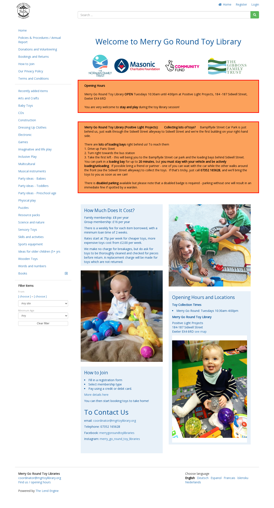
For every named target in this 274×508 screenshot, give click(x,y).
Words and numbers (32, 266)
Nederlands (193, 482)
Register (241, 4)
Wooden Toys (28, 259)
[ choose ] (24, 296)
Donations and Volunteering (37, 49)
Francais (229, 478)
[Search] (254, 14)
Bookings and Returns (33, 57)
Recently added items (33, 91)
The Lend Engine (47, 491)
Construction (27, 120)
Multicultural (26, 164)
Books (22, 273)
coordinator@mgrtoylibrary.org (114, 421)
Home (226, 4)
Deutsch (202, 478)
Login (255, 4)
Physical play (27, 200)
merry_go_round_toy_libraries (120, 439)
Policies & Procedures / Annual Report (39, 40)
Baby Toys (25, 105)
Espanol (216, 478)
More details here (96, 395)
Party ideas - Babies (32, 178)
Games (23, 142)
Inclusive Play (27, 157)
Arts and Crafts (28, 98)
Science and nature (31, 222)
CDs (21, 113)
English (190, 478)
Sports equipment (30, 244)
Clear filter (43, 323)
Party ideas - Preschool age (37, 193)
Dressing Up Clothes (32, 127)
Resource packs (29, 215)
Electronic (25, 135)
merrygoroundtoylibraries (116, 433)
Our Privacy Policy (30, 71)
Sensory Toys (27, 229)
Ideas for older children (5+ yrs (39, 251)
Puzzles (23, 208)
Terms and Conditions (33, 78)
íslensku (242, 478)
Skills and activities (31, 237)
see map (201, 331)
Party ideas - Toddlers (33, 186)
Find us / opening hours (34, 482)
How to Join (26, 64)
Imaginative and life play (35, 149)
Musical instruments (32, 171)
